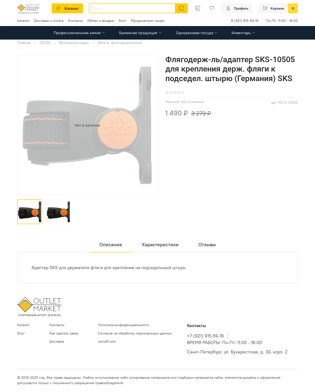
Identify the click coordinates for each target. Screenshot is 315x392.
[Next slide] (150, 125)
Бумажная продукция (138, 32)
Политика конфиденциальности (123, 325)
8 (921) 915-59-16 (244, 20)
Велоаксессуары (74, 42)
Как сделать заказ (63, 333)
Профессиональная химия (77, 32)
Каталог (71, 8)
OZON (45, 42)
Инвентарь (241, 32)
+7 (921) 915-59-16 (205, 336)
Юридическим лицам (148, 20)
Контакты (75, 20)
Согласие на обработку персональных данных (135, 333)
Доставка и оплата (48, 20)
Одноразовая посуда (194, 32)
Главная (24, 42)
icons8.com (107, 341)
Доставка (56, 341)
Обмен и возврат (100, 20)
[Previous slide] (25, 125)
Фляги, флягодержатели (120, 42)
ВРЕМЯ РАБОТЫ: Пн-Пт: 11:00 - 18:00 (224, 342)
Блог (122, 20)
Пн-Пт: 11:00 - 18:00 (282, 20)
